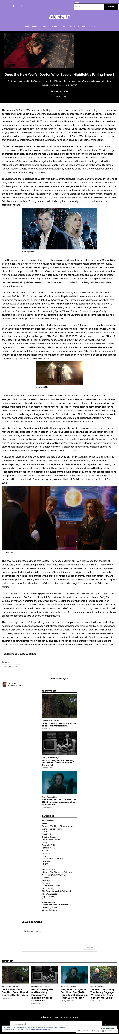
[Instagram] (17, 6)
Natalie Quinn (47, 728)
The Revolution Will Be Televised (56, 891)
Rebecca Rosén (48, 768)
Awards (45, 823)
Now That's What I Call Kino (54, 874)
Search (76, 3)
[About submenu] (38, 26)
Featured (50, 758)
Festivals (45, 721)
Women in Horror (49, 910)
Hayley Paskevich (48, 807)
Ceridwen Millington (59, 91)
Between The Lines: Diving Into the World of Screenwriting (57, 827)
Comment (89, 948)
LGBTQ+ (45, 864)
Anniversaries (48, 820)
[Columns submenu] (59, 26)
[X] (21, 6)
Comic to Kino (48, 834)
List (43, 866)
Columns (46, 831)
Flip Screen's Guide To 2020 (54, 858)
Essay (44, 758)
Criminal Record (49, 837)
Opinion (52, 678)
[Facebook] (14, 6)
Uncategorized (64, 678)
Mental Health (48, 869)
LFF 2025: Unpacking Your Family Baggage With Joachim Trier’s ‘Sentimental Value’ (102, 993)
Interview (46, 861)
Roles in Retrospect (51, 885)
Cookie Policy (45, 1029)
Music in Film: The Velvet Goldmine (57, 872)
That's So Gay (48, 888)
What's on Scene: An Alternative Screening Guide (56, 906)
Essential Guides (49, 845)
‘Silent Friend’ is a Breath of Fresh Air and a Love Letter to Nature (59, 724)
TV (57, 678)
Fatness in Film (48, 847)
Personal (46, 880)
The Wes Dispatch (50, 893)
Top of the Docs (49, 896)
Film (50, 721)
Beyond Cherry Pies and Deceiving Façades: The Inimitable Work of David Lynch (58, 762)
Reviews (56, 721)
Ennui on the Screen (51, 839)
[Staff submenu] (47, 26)
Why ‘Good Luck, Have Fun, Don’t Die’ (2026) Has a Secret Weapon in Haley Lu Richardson (59, 802)
